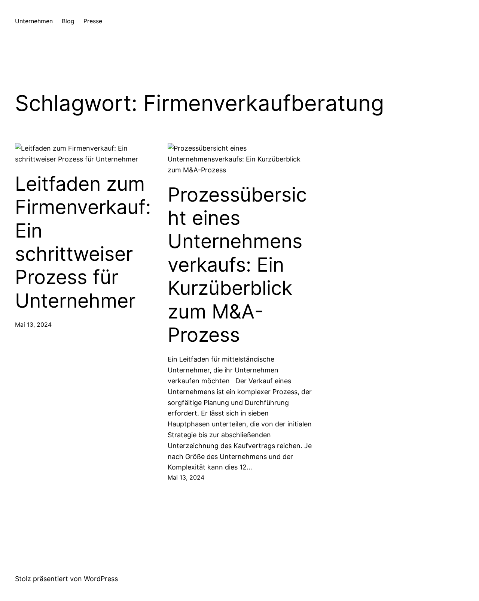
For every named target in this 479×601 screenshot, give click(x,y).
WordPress (101, 579)
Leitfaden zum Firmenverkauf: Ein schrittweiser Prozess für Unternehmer (83, 242)
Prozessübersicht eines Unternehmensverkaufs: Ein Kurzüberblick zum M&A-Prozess (237, 265)
